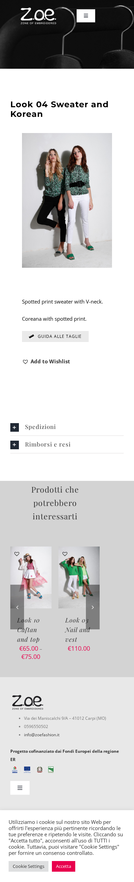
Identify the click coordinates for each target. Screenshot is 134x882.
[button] (46, 361)
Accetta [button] (63, 866)
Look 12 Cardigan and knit (78, 629)
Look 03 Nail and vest (29, 629)
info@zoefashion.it (41, 735)
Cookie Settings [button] (28, 866)
